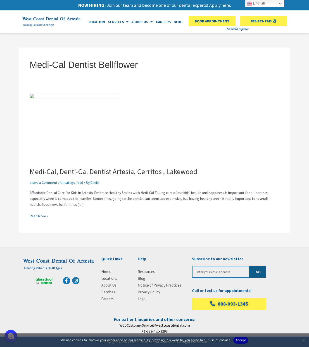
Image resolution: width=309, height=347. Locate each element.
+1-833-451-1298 (155, 331)
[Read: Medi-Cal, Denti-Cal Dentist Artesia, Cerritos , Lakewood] (75, 127)
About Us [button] (139, 21)
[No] (303, 340)
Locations (109, 278)
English (258, 3)
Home (106, 271)
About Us (108, 285)
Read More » (39, 215)
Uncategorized (71, 182)
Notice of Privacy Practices (159, 285)
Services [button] (116, 21)
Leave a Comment (43, 182)
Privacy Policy (149, 292)
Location (97, 21)
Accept (241, 340)
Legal (142, 298)
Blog (178, 21)
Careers (163, 21)
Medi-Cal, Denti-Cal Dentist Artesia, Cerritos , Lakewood (113, 171)
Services (108, 292)
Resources (146, 271)
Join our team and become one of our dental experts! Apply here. (154, 5)
